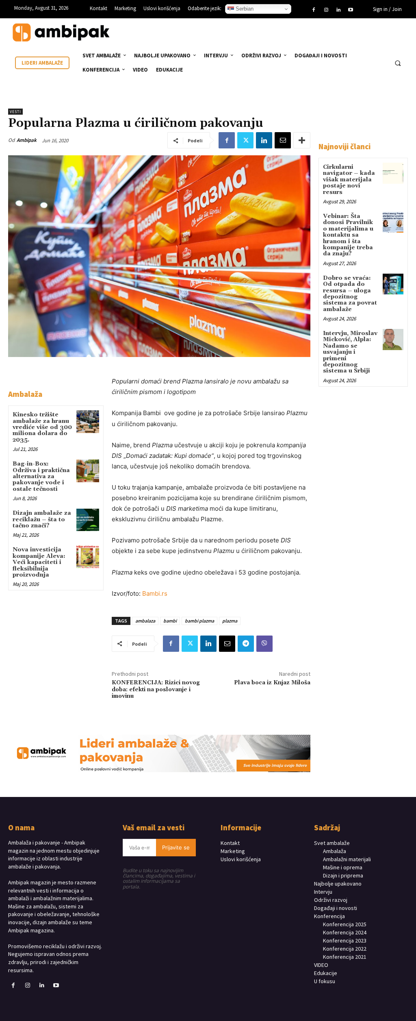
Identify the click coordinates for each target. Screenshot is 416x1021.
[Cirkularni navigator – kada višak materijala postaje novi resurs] (393, 173)
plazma (229, 621)
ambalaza (145, 621)
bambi (170, 621)
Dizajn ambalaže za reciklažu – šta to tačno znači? (42, 519)
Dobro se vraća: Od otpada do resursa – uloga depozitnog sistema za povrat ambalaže (350, 293)
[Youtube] (351, 10)
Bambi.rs (154, 593)
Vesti (15, 111)
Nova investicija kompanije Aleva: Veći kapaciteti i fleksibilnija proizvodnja (39, 562)
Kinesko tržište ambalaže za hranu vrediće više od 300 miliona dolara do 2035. (42, 427)
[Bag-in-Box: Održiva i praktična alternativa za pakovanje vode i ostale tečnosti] (87, 470)
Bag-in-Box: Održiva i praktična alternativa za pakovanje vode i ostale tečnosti (41, 476)
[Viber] (264, 644)
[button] (398, 63)
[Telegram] (246, 644)
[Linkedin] (338, 10)
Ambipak (27, 140)
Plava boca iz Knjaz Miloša (272, 682)
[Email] (283, 140)
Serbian (244, 9)
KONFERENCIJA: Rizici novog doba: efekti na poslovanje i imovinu (156, 689)
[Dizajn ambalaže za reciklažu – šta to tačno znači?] (87, 520)
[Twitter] (245, 140)
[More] (301, 140)
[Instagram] (326, 10)
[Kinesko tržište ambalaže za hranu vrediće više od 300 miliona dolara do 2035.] (87, 421)
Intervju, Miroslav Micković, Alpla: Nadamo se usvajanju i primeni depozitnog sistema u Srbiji (350, 352)
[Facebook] (314, 10)
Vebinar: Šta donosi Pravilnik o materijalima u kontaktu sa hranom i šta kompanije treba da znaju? (348, 235)
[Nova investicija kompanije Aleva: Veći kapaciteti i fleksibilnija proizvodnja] (87, 556)
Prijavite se (176, 847)
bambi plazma (199, 621)
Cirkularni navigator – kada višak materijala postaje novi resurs (349, 179)
